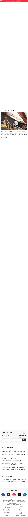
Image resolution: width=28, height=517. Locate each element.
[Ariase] (7, 515)
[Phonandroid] (20, 515)
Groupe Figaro (12, 501)
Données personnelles (7, 500)
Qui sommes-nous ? (7, 499)
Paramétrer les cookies (16, 500)
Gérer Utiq (23, 500)
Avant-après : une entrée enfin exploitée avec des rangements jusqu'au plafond (13, 455)
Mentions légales (6, 501)
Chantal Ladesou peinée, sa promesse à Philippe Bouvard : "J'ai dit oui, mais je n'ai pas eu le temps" (14, 450)
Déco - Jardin (6, 435)
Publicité (17, 499)
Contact (13, 499)
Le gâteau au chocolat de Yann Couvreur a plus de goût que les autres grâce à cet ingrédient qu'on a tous (14, 481)
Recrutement (22, 499)
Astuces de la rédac (7, 437)
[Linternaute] (7, 510)
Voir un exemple (22, 435)
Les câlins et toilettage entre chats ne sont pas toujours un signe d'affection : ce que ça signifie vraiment (13, 469)
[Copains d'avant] (7, 513)
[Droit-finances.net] (20, 510)
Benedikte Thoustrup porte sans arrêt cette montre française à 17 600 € (12, 464)
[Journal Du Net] (20, 507)
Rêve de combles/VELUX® (6, 138)
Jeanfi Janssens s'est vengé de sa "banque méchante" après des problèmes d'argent (14, 459)
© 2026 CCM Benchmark (20, 501)
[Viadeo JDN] (20, 513)
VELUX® (13, 131)
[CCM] (7, 507)
